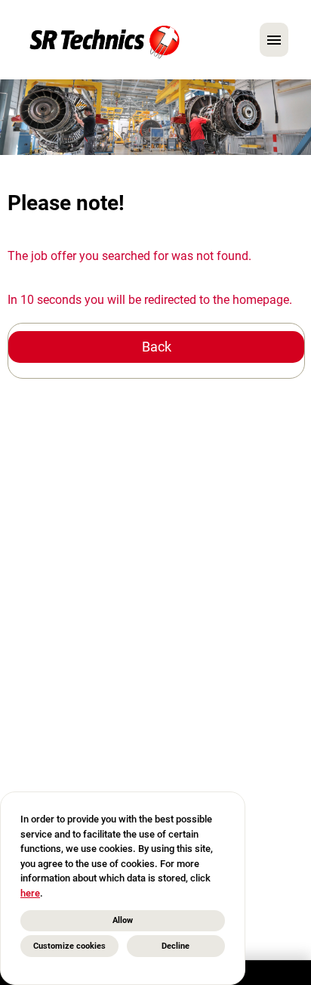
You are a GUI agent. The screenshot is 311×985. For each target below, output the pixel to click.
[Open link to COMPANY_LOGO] (104, 39)
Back (156, 347)
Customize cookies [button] (69, 946)
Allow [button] (122, 920)
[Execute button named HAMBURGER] (274, 40)
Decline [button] (175, 946)
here (30, 893)
